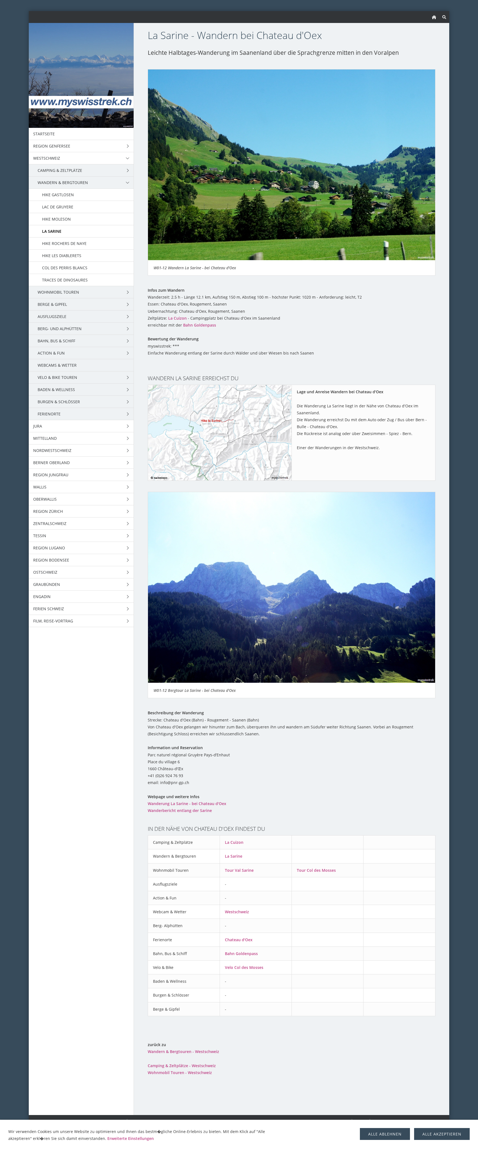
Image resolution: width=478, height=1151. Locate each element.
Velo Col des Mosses (244, 967)
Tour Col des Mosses (316, 870)
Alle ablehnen (385, 1134)
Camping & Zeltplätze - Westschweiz (182, 1065)
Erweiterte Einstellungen (130, 1138)
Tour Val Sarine (239, 870)
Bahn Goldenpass (199, 325)
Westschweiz (237, 911)
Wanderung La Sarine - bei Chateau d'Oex (187, 803)
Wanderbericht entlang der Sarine (180, 810)
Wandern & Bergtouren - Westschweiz (183, 1051)
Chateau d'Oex (239, 939)
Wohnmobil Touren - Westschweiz (180, 1072)
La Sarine (233, 856)
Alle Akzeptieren (441, 1134)
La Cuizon (177, 318)
